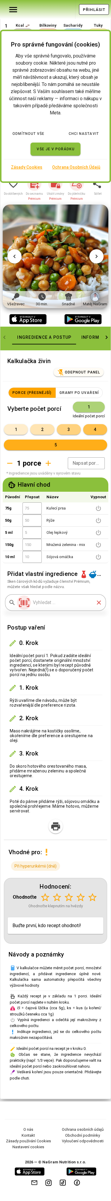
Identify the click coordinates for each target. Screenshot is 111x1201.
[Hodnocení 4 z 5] (80, 897)
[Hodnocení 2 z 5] (57, 897)
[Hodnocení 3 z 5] (69, 897)
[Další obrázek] (96, 256)
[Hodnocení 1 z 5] (45, 897)
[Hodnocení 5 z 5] (92, 897)
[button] (27, 25)
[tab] (44, 337)
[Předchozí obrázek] (14, 256)
